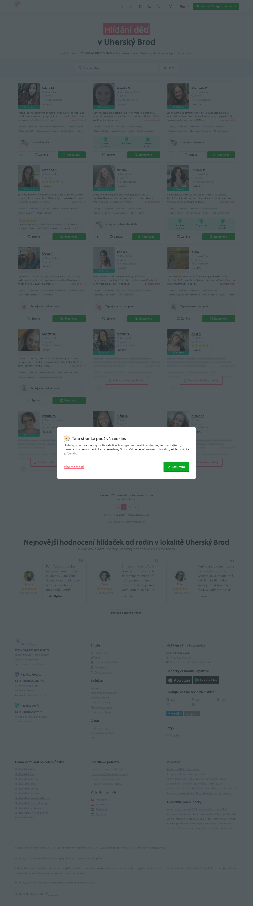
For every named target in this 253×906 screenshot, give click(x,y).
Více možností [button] (74, 466)
